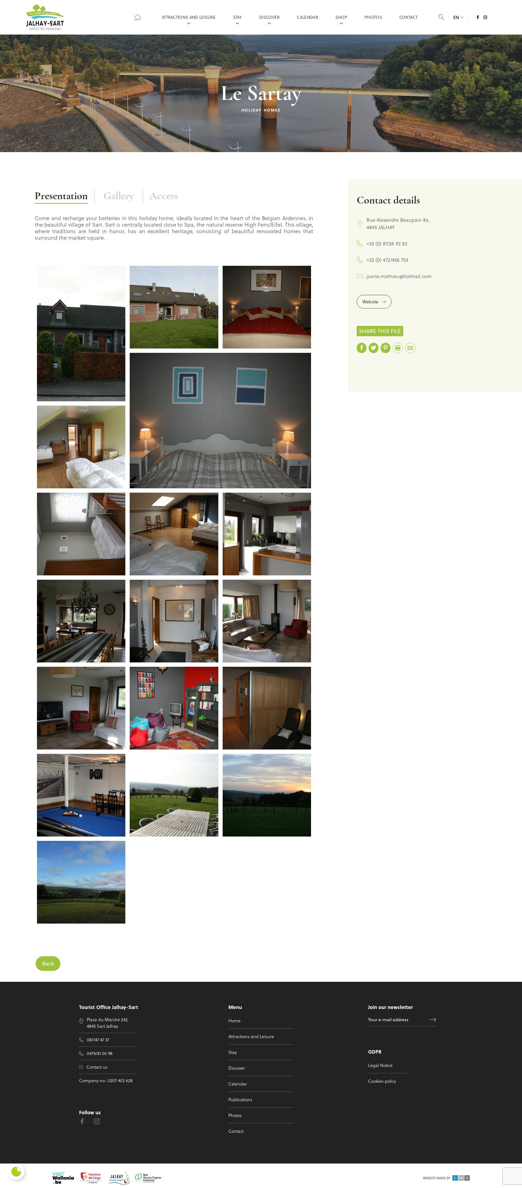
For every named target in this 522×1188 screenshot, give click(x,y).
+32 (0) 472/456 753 (387, 259)
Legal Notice (380, 1065)
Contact (408, 17)
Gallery (118, 196)
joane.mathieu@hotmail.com (398, 276)
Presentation (61, 196)
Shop (341, 17)
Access (164, 196)
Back (48, 963)
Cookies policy (382, 1081)
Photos (373, 17)
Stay (237, 17)
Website (370, 301)
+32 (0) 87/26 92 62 (386, 243)
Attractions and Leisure (189, 17)
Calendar (307, 17)
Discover (269, 17)
